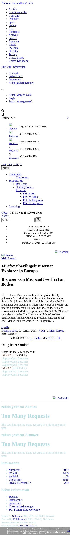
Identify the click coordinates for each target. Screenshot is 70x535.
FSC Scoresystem (33, 203)
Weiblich (14, 476)
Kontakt (13, 73)
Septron (13, 128)
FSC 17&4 (29, 193)
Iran (11, 28)
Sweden (13, 47)
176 (58, 337)
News (42, 330)
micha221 (14, 157)
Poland (13, 38)
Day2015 (13, 150)
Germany (14, 15)
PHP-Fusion (19, 519)
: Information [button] (13, 66)
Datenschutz (16, 76)
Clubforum (22, 177)
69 (46, 337)
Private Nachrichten (20, 482)
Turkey (13, 54)
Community (15, 174)
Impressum (15, 79)
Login (12, 98)
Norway (13, 34)
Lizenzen (21, 190)
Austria (13, 9)
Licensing (14, 206)
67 (41, 337)
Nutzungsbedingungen (21, 82)
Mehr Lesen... (9, 258)
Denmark (14, 18)
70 (49, 337)
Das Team (21, 183)
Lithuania (14, 31)
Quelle (5, 327)
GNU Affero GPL (26, 525)
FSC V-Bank (30, 196)
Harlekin (13, 143)
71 (52, 337)
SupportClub (16, 180)
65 (35, 337)
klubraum (13, 136)
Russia (12, 44)
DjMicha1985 (9, 330)
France (12, 25)
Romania (14, 41)
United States (16, 57)
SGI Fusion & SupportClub (24, 509)
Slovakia (13, 51)
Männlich (14, 473)
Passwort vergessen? (20, 101)
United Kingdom (18, 60)
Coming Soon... (25, 187)
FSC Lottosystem (33, 200)
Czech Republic (18, 12)
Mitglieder (14, 469)
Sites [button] (17, 2)
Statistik (13, 496)
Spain (12, 22)
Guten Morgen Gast (20, 94)
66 (38, 337)
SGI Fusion (16, 516)
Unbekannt (15, 479)
